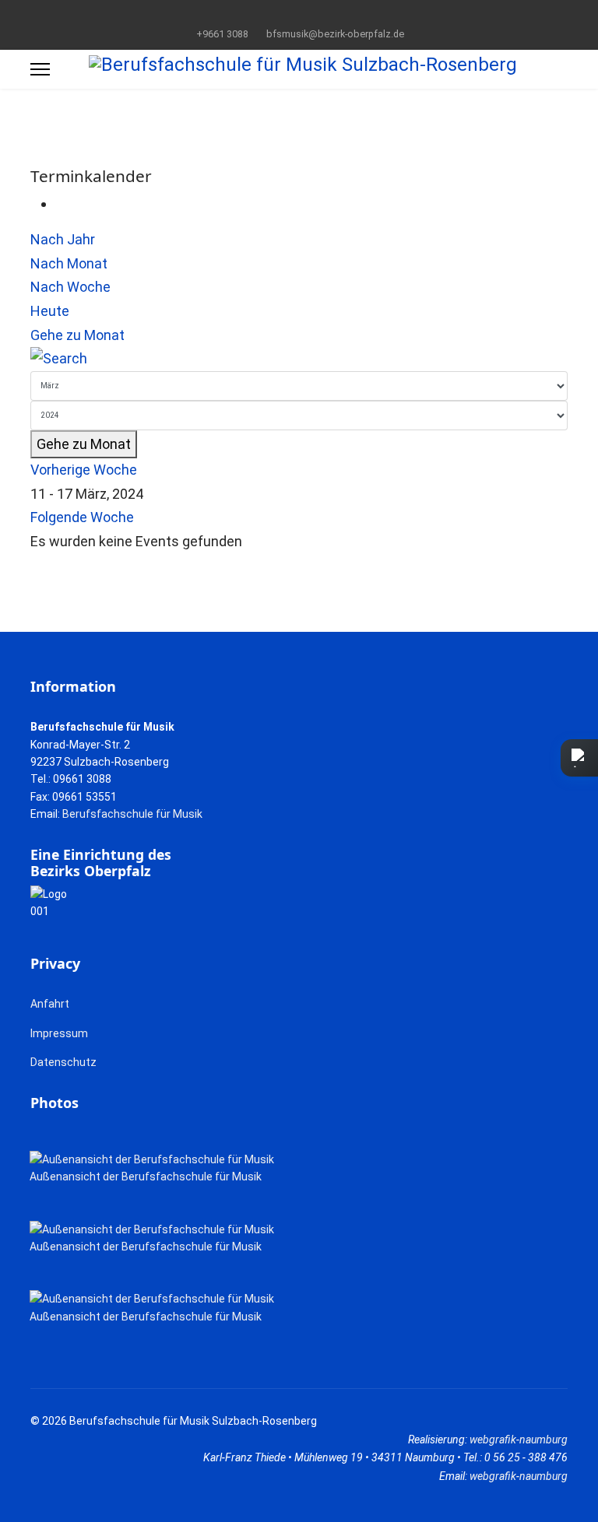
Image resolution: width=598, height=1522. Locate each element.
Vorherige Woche (83, 469)
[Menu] (40, 69)
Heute (49, 311)
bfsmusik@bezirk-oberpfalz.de (335, 34)
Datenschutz (63, 1062)
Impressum (59, 1033)
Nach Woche (70, 287)
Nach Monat (68, 263)
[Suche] (299, 359)
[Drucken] (60, 203)
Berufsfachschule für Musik (132, 814)
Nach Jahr (62, 239)
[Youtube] (299, 15)
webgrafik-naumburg (519, 1439)
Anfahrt (49, 1004)
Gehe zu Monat (77, 335)
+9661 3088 (222, 34)
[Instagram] (323, 15)
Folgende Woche (82, 517)
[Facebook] (275, 15)
